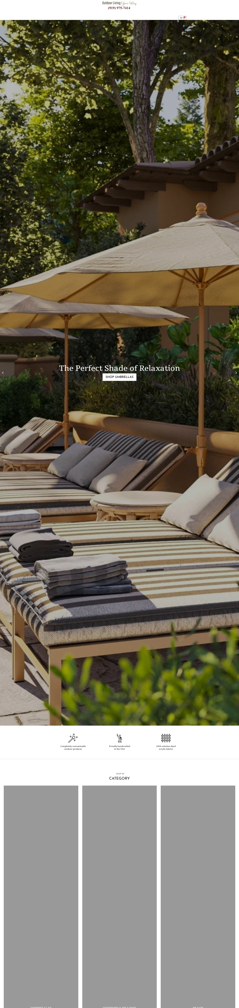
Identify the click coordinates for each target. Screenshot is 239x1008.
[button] (2, 372)
